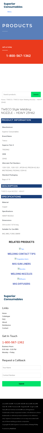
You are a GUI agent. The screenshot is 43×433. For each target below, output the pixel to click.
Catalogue (6, 316)
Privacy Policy (33, 424)
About (4, 322)
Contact (5, 328)
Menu (9, 12)
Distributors (6, 325)
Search (35, 94)
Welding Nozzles (21, 273)
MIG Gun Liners (21, 264)
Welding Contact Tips (22, 254)
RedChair (13, 428)
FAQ (3, 319)
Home (3, 99)
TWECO (9, 99)
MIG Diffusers (21, 283)
